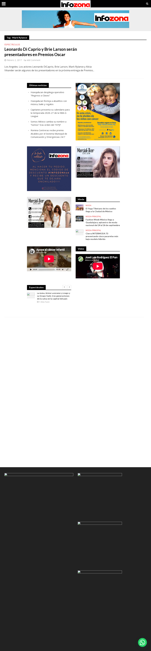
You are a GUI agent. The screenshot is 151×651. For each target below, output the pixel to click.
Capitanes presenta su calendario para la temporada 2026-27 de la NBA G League (50, 113)
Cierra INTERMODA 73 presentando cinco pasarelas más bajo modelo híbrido (102, 236)
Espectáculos (12, 45)
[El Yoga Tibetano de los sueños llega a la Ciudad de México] (79, 207)
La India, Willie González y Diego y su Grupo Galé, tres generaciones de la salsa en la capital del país (53, 296)
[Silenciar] (62, 269)
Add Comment (33, 60)
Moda (88, 205)
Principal (96, 216)
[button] (142, 642)
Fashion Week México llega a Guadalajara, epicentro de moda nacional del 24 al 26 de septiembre (103, 222)
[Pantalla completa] (67, 269)
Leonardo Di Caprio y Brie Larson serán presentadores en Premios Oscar (40, 52)
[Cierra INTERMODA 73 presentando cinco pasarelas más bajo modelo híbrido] (79, 232)
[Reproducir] (30, 269)
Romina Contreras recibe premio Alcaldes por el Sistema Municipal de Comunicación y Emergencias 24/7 (49, 133)
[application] (49, 258)
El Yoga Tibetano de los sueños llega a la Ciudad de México (101, 210)
